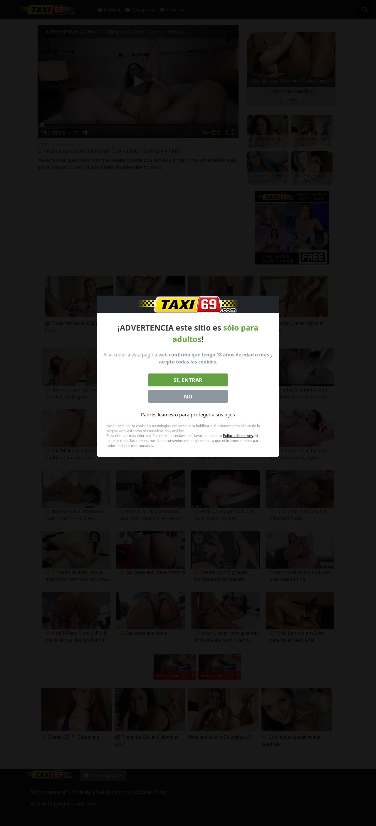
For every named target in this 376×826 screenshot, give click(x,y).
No (188, 396)
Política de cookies (238, 435)
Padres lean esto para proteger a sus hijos (188, 414)
